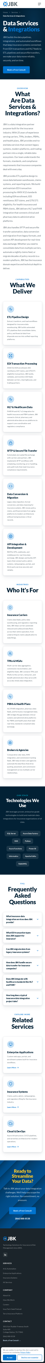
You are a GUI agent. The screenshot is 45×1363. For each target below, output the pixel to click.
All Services (7, 1282)
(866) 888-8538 (22, 1218)
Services (15, 12)
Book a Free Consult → (12, 1340)
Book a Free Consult (16, 70)
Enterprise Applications (12, 1273)
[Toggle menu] (39, 4)
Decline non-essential (29, 1357)
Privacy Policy (25, 1352)
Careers (6, 1304)
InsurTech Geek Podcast (12, 1309)
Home (5, 12)
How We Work (8, 1300)
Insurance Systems (10, 1278)
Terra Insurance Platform (12, 1314)
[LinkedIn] (5, 1254)
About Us (6, 1295)
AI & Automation (9, 1269)
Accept (9, 1357)
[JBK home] (10, 4)
